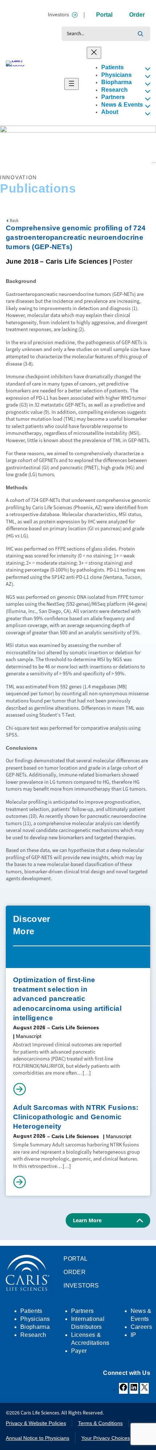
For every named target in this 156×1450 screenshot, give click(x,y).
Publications (45, 161)
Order (137, 15)
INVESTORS (81, 1285)
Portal (104, 15)
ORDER (74, 1272)
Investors (58, 14)
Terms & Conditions (100, 1423)
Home (5, 161)
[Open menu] (71, 84)
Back (14, 220)
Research (22, 161)
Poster (122, 261)
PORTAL (75, 1259)
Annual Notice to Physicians (37, 1438)
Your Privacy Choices (105, 1438)
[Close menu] (94, 53)
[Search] (140, 33)
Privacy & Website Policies (36, 1423)
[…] (87, 1073)
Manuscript (28, 1036)
